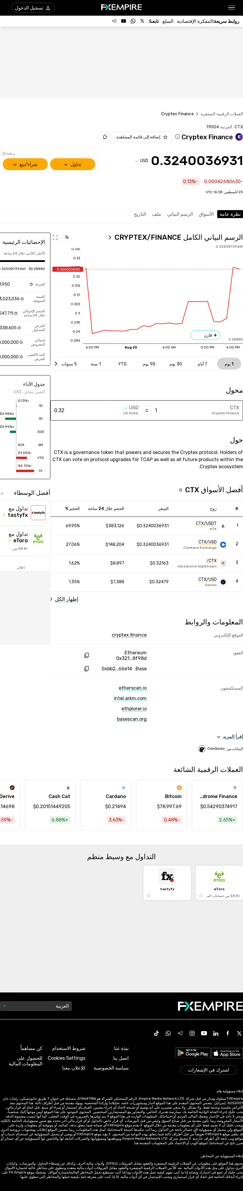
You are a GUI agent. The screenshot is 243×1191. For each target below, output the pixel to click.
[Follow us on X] (142, 21)
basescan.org (132, 719)
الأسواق (206, 214)
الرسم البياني (180, 214)
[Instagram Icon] (192, 1033)
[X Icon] (239, 1033)
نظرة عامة (230, 214)
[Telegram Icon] (180, 1033)
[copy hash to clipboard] (86, 655)
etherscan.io (133, 688)
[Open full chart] (55, 237)
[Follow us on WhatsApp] (133, 21)
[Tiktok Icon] (156, 1033)
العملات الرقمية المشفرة (222, 113)
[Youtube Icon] (203, 1033)
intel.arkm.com (130, 698)
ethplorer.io (134, 709)
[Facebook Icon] (227, 1033)
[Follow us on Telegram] (114, 21)
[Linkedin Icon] (215, 1033)
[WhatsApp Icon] (168, 1033)
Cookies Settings (66, 1058)
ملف (156, 214)
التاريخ (140, 214)
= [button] (146, 410)
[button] (232, 7)
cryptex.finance (129, 635)
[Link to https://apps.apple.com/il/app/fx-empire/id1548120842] (227, 1054)
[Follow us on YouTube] (123, 21)
